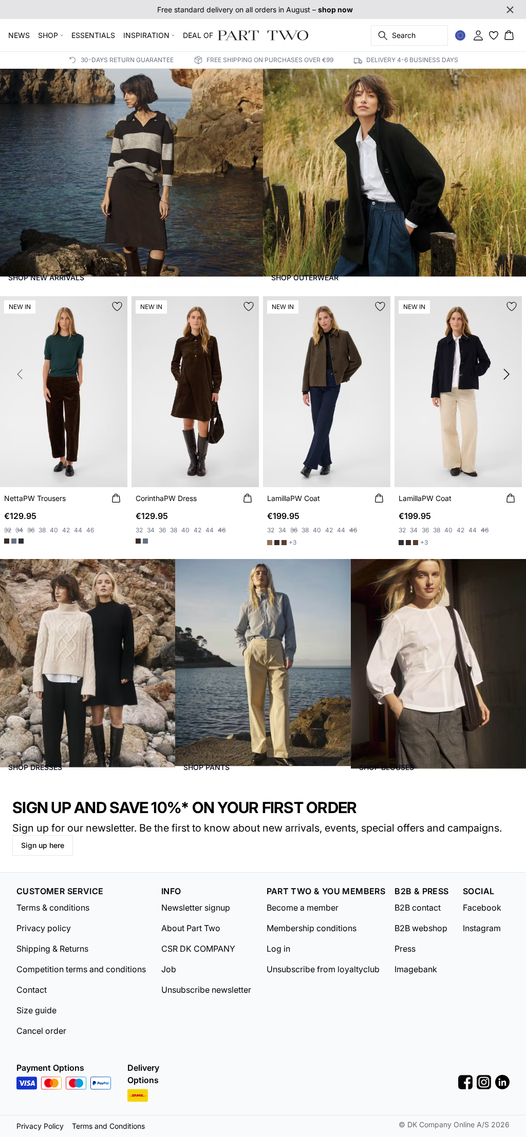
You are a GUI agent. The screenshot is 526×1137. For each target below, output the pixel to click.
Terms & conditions (52, 907)
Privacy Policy (40, 1126)
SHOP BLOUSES (386, 767)
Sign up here (42, 845)
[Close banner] (510, 9)
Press (405, 948)
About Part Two (190, 928)
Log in (278, 948)
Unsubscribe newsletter (206, 990)
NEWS (19, 35)
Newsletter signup (195, 907)
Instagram (482, 928)
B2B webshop (420, 928)
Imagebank (415, 969)
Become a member (303, 907)
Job (168, 969)
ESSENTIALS (93, 35)
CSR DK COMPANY (198, 948)
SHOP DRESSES (35, 767)
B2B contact (417, 907)
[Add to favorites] (117, 306)
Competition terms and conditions (81, 969)
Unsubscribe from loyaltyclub (323, 969)
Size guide (36, 1010)
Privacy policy (43, 928)
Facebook (482, 907)
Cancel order (41, 1031)
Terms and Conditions (108, 1126)
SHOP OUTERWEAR (305, 277)
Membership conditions (311, 928)
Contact (31, 990)
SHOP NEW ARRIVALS (46, 277)
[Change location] (460, 35)
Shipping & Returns (52, 948)
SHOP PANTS (206, 767)
